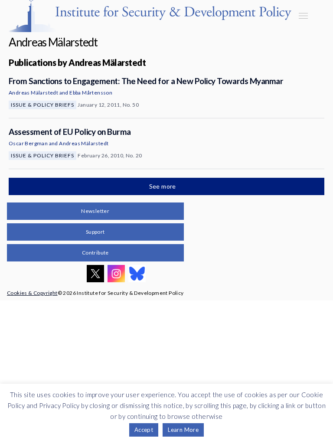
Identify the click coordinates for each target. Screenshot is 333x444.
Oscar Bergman (28, 143)
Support (95, 232)
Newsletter (95, 211)
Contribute (95, 252)
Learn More (183, 429)
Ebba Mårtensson (90, 92)
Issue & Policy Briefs (42, 104)
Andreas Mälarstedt (33, 92)
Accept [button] (143, 429)
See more (163, 186)
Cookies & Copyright (32, 293)
